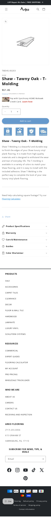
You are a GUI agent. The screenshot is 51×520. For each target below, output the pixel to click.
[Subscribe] (43, 459)
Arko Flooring (15, 501)
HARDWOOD (11, 316)
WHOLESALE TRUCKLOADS (17, 380)
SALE (7, 281)
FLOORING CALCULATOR (16, 362)
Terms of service (19, 505)
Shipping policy (34, 505)
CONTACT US (11, 408)
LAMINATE (10, 322)
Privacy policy (41, 501)
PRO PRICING (11, 374)
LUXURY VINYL (11, 328)
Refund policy (28, 501)
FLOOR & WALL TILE (14, 310)
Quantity (5, 106)
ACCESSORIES (11, 287)
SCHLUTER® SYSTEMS (15, 334)
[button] (6, 9)
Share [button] (7, 216)
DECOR (8, 304)
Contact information (27, 509)
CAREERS (9, 402)
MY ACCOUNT (11, 368)
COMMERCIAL (11, 350)
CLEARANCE (10, 298)
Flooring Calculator (11, 198)
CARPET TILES (11, 292)
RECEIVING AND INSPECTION (18, 414)
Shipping (5, 93)
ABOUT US (10, 397)
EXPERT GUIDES (12, 356)
